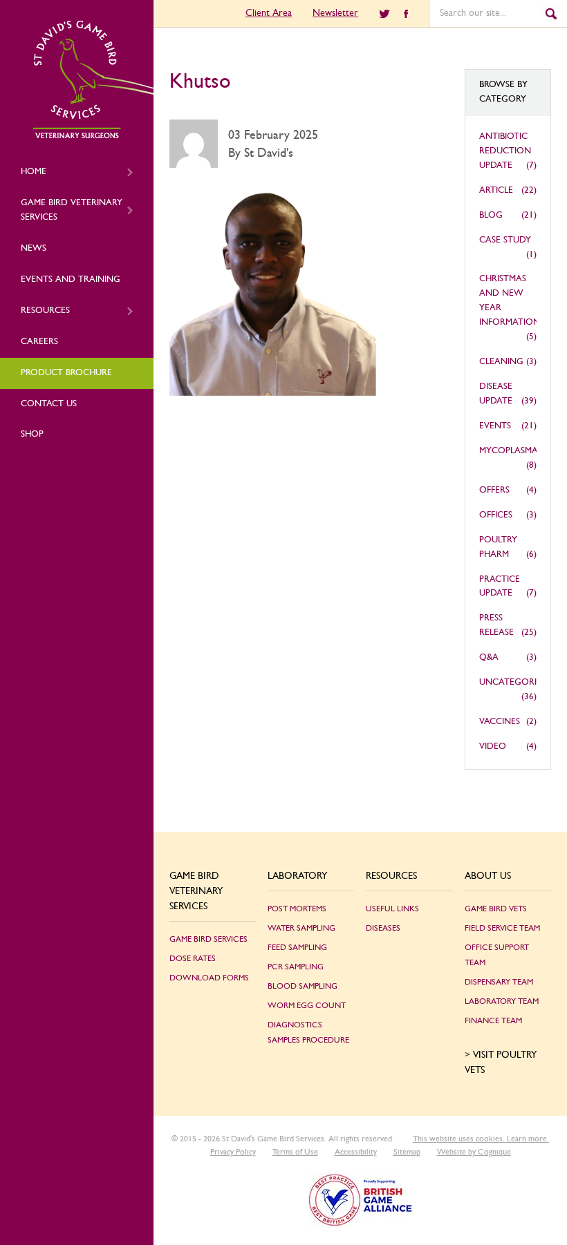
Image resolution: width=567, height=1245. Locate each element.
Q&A (489, 657)
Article (496, 190)
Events (495, 425)
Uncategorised (515, 682)
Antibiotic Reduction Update (505, 151)
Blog (491, 215)
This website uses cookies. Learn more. (481, 1138)
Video (492, 746)
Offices (495, 515)
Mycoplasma (508, 450)
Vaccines (499, 721)
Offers (494, 490)
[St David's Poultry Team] (93, 136)
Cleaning (501, 361)
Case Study (505, 240)
